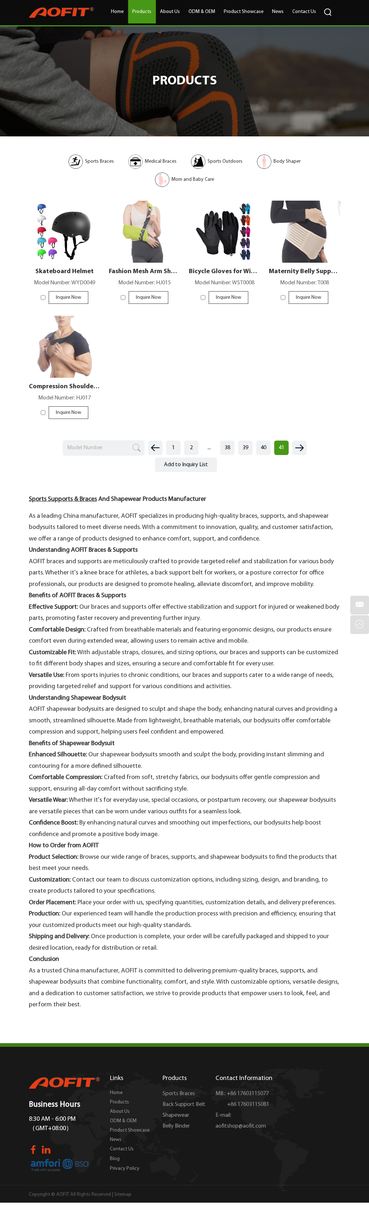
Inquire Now (68, 297)
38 (227, 448)
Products (141, 11)
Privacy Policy (124, 1168)
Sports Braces (179, 1094)
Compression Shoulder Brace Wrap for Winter (64, 387)
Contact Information (243, 1078)
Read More (64, 245)
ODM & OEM (201, 11)
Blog (115, 1159)
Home (117, 11)
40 (263, 448)
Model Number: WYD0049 (64, 283)
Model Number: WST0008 (224, 283)
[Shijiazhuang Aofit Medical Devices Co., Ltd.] (61, 12)
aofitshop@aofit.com (240, 1126)
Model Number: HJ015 (144, 283)
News (278, 11)
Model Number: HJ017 (64, 398)
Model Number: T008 (304, 283)
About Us (170, 11)
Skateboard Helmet (64, 271)
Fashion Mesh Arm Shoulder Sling (144, 271)
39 (245, 448)
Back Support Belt (184, 1104)
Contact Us (304, 11)
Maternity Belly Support (304, 271)
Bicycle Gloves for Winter (224, 271)
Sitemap (123, 1194)
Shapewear (176, 1115)
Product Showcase (243, 11)
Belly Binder (176, 1126)
